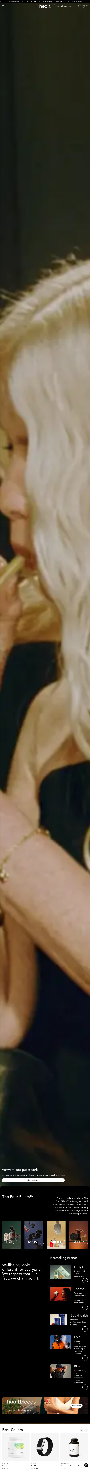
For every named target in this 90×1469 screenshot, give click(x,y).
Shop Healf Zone (33, 1180)
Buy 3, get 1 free (12, 1)
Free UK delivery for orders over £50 (35, 1)
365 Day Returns (58, 1)
